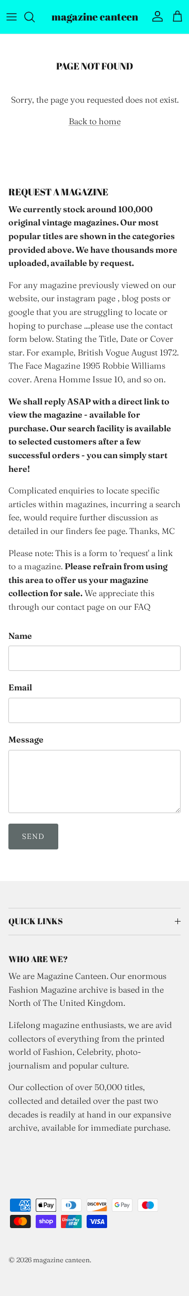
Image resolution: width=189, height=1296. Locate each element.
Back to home (95, 121)
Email (20, 687)
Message (26, 739)
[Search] (34, 16)
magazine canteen (61, 1259)
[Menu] (11, 16)
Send (33, 836)
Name (20, 635)
